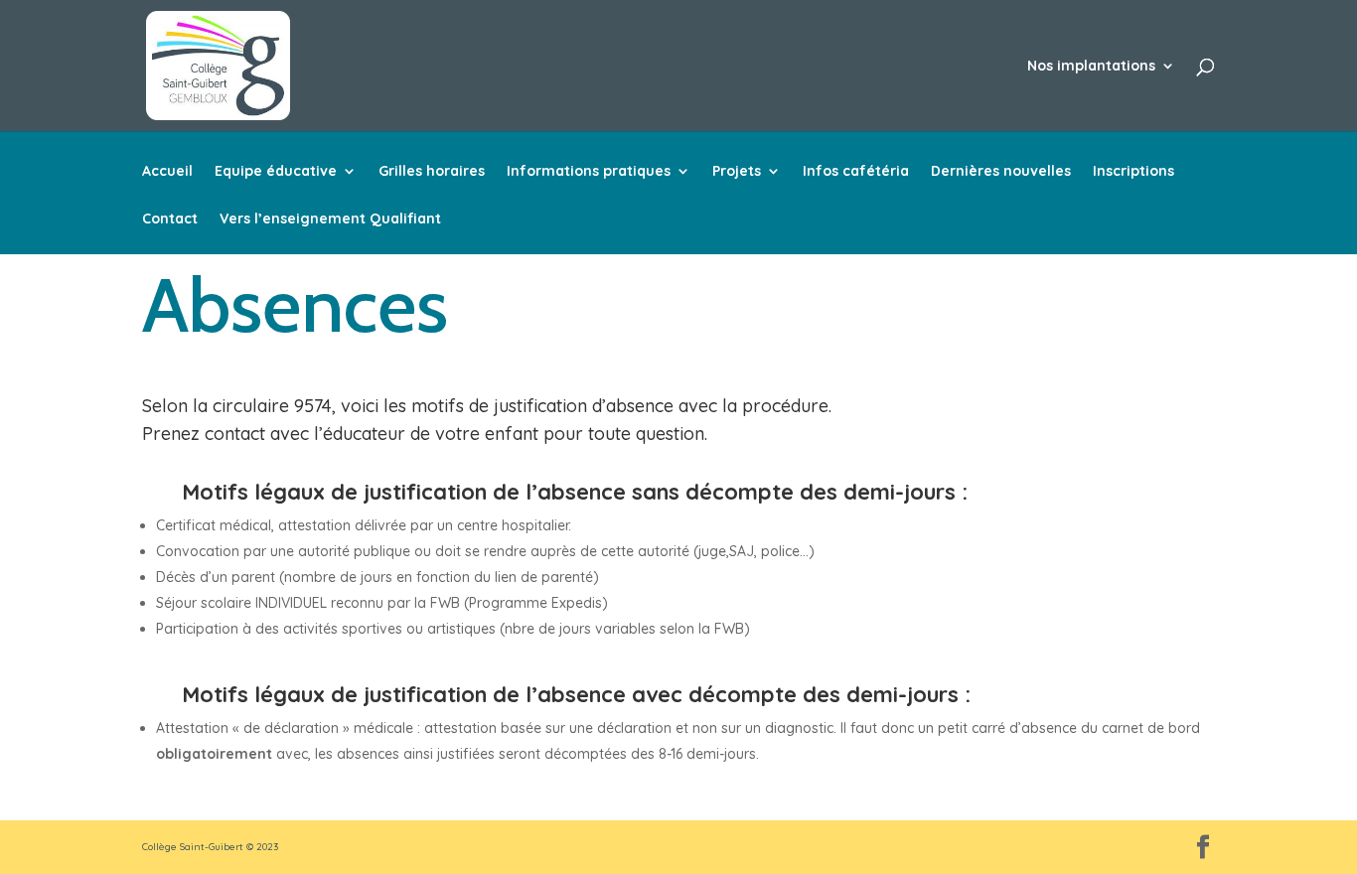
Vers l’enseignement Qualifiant (330, 219)
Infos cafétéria (856, 172)
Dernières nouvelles (1001, 172)
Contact (170, 219)
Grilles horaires (431, 172)
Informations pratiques (589, 172)
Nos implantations (1091, 66)
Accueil (167, 172)
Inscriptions (1133, 172)
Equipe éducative (276, 172)
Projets (736, 172)
